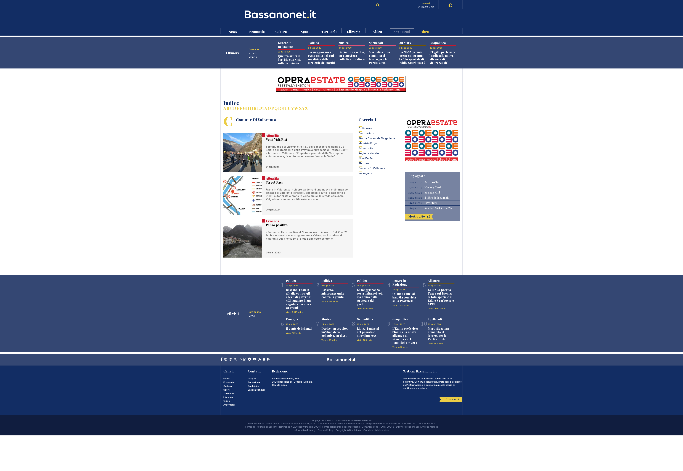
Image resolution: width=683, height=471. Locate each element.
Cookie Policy (325, 430)
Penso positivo (277, 225)
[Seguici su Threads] (230, 359)
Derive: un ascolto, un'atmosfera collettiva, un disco (351, 55)
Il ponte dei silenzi (299, 328)
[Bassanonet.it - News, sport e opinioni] (281, 14)
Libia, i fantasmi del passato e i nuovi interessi (368, 332)
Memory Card (432, 187)
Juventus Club (432, 192)
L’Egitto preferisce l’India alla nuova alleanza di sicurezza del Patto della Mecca (443, 59)
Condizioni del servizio (376, 430)
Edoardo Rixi (366, 148)
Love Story (430, 203)
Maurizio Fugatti (369, 143)
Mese (251, 315)
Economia (257, 31)
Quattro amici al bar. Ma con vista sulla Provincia (289, 59)
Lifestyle (353, 31)
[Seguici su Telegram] (249, 359)
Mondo (252, 57)
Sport (305, 31)
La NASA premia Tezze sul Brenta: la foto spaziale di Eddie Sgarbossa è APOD (412, 59)
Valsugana (365, 173)
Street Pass (274, 182)
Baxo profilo (431, 182)
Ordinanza (365, 128)
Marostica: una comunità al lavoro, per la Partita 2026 (379, 57)
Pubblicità (253, 386)
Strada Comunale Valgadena (377, 138)
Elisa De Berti (367, 158)
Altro (425, 31)
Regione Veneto (369, 153)
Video (377, 31)
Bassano (253, 49)
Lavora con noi (256, 389)
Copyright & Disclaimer (348, 430)
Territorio (329, 31)
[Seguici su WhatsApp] (244, 359)
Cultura (281, 31)
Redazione (254, 382)
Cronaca (272, 221)
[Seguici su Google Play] (268, 359)
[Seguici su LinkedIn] (240, 359)
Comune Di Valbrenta (372, 168)
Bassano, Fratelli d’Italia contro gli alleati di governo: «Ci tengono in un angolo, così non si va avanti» (299, 298)
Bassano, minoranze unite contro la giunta (332, 293)
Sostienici (452, 399)
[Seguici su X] (235, 359)
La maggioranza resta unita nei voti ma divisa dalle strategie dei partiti (321, 57)
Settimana (254, 312)
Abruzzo (364, 163)
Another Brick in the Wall (438, 208)
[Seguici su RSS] (259, 359)
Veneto (252, 53)
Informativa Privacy (305, 430)
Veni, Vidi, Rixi (276, 139)
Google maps (279, 384)
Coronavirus (366, 133)
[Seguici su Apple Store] (264, 359)
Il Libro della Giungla (436, 197)
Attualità (272, 135)
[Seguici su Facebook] (222, 359)
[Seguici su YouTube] (254, 359)
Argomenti (401, 31)
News (233, 31)
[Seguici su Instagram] (225, 359)
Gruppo (252, 378)
